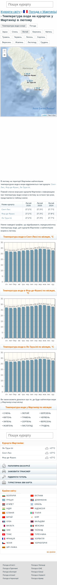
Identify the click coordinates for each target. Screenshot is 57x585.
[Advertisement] (28, 148)
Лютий (25, 413)
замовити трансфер (19, 471)
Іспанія (10, 513)
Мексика (39, 526)
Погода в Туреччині (10, 568)
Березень (46, 413)
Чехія (9, 543)
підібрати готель (17, 477)
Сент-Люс (6, 209)
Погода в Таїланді (38, 565)
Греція (9, 500)
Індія (8, 508)
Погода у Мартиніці (43, 11)
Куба (9, 521)
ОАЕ (9, 530)
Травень (26, 417)
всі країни (51, 552)
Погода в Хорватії (38, 575)
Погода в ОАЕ (36, 568)
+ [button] (4, 50)
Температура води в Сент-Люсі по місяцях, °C (28, 237)
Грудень (45, 426)
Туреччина (40, 534)
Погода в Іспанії (9, 575)
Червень (45, 417)
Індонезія (40, 508)
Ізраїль (38, 504)
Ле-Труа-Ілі (25, 187)
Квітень (7, 417)
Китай (9, 517)
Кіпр (37, 517)
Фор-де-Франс (12, 187)
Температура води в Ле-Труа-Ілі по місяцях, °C (28, 347)
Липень (7, 421)
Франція (10, 539)
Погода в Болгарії (9, 572)
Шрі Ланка (12, 547)
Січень (6, 413)
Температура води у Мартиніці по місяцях (29, 407)
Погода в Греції (37, 572)
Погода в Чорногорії (10, 578)
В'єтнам (39, 496)
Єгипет (10, 504)
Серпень (26, 421)
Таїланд (39, 530)
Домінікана (41, 500)
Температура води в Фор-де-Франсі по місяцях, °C (29, 291)
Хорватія (39, 539)
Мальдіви (40, 521)
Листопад (27, 426)
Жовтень (8, 426)
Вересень (46, 421)
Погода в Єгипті (9, 565)
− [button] (4, 55)
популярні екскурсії (19, 466)
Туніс (9, 534)
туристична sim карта (20, 482)
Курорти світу (10, 11)
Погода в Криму (37, 578)
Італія (38, 513)
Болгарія (11, 496)
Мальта (10, 526)
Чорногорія (41, 543)
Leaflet (44, 115)
